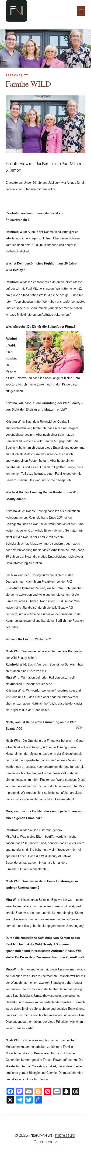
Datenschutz (45, 1141)
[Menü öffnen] (81, 11)
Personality (17, 75)
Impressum (65, 1135)
